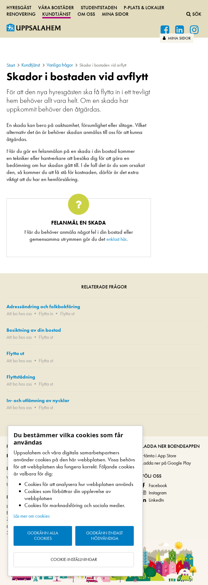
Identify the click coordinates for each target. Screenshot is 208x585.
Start (10, 65)
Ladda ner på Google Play (166, 463)
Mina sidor (179, 38)
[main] (104, 253)
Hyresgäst (18, 7)
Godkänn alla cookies (42, 535)
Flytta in (46, 313)
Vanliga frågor (60, 65)
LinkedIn (156, 500)
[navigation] (104, 10)
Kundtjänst (56, 14)
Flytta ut (67, 313)
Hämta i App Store (159, 455)
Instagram (158, 492)
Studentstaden (99, 7)
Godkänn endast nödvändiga (104, 535)
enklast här (116, 239)
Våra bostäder (56, 7)
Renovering (20, 14)
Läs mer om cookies (32, 516)
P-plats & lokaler (144, 7)
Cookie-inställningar (74, 559)
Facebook (158, 485)
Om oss (86, 14)
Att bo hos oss (19, 313)
